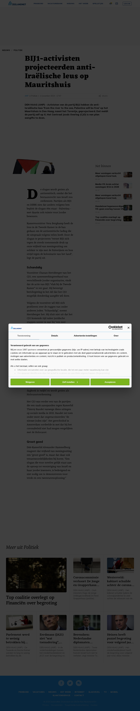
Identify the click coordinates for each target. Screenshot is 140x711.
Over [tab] (116, 335)
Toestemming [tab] (23, 335)
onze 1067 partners (27, 349)
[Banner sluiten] (128, 328)
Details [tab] (54, 335)
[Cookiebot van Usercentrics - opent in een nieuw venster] (110, 328)
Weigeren (30, 382)
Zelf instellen (68, 382)
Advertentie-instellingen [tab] (85, 335)
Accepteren (110, 382)
